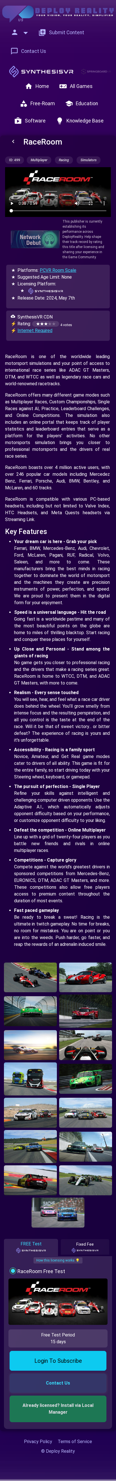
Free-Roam (37, 103)
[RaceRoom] (30, 978)
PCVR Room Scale (58, 270)
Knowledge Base (80, 121)
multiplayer (39, 160)
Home (37, 86)
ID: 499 (14, 160)
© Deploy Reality (58, 1451)
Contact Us (28, 51)
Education (81, 103)
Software (30, 121)
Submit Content (61, 32)
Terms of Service (75, 1441)
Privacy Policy (38, 1441)
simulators (89, 160)
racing (64, 160)
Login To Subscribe (58, 1360)
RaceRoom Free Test (41, 1271)
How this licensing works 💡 (58, 1260)
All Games (76, 86)
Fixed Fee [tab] (85, 1244)
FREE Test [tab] (31, 1244)
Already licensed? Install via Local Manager (59, 1409)
